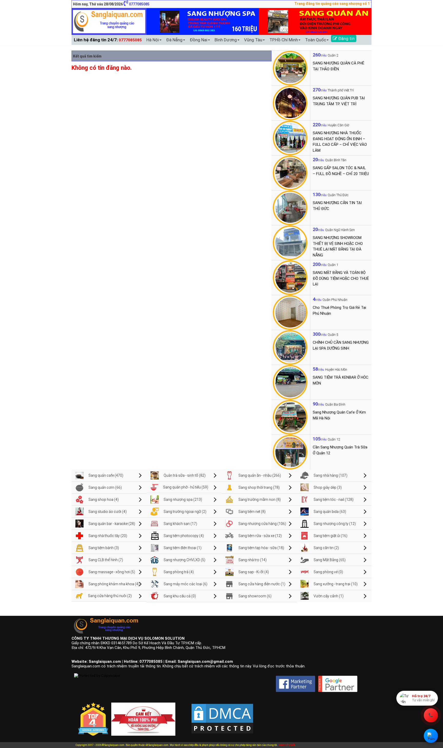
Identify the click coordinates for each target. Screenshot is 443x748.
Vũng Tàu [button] (253, 39)
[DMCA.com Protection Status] (222, 714)
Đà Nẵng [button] (174, 39)
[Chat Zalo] (431, 736)
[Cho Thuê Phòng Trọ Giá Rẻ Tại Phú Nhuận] (290, 312)
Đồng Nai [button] (198, 39)
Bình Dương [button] (226, 39)
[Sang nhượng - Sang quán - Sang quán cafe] (109, 21)
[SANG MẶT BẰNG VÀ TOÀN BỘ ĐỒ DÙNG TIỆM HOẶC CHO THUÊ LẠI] (290, 277)
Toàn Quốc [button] (315, 39)
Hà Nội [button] (152, 39)
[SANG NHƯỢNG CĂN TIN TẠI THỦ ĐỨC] (290, 207)
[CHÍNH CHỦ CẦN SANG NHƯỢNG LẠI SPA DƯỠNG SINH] (290, 347)
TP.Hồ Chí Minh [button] (283, 39)
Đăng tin (346, 38)
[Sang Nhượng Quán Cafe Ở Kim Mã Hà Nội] (290, 417)
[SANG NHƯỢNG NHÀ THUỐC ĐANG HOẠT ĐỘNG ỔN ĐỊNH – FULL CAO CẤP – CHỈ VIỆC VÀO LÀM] (290, 137)
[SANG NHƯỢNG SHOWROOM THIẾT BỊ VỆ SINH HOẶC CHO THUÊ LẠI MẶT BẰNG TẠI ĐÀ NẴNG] (290, 242)
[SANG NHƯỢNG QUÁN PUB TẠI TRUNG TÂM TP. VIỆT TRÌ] (290, 102)
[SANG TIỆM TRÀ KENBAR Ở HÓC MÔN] (290, 382)
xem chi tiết (286, 745)
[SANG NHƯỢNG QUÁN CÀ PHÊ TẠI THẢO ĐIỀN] (290, 67)
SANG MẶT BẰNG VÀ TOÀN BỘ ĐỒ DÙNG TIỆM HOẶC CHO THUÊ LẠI (341, 278)
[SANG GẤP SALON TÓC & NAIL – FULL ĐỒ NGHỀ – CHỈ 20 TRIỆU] (290, 172)
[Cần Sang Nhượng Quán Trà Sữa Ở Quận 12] (290, 451)
